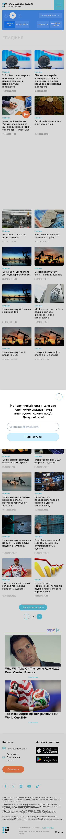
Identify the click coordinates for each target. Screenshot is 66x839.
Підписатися (33, 436)
